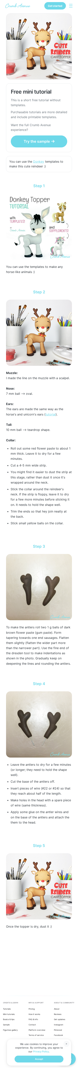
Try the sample (37, 141)
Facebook (58, 1035)
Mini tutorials (9, 1014)
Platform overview (37, 1030)
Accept (39, 1059)
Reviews (57, 1014)
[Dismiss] (66, 1044)
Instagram (58, 1024)
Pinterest (58, 1030)
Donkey (38, 161)
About (56, 1009)
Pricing (32, 1009)
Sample (6, 1024)
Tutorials (7, 1009)
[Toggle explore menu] (71, 6)
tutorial (50, 414)
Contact (32, 1024)
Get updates (59, 1019)
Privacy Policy (41, 1051)
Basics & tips (8, 1019)
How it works (34, 1014)
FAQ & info (33, 1019)
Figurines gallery (10, 1030)
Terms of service (36, 1035)
